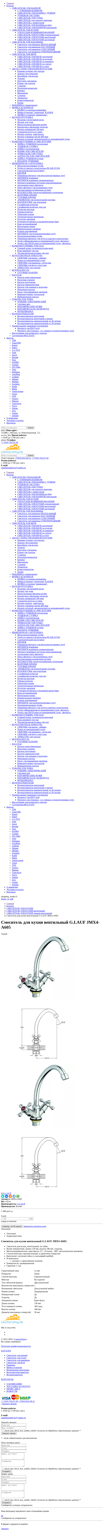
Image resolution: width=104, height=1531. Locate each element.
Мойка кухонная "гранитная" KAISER (35, 112)
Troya (14, 406)
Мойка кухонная (14, 1367)
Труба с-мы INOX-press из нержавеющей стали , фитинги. (44, 243)
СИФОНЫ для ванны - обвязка (31, 258)
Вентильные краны (26, 226)
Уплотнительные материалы (30, 217)
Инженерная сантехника (17, 1370)
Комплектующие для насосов (30, 294)
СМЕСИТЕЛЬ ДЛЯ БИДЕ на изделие (34, 59)
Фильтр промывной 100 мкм (30, 129)
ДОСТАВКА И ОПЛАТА (18, 1386)
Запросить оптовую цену (34, 1226)
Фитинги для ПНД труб (28, 328)
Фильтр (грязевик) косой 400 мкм (32, 137)
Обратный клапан (25, 214)
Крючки (21, 90)
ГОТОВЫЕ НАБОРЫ (27, 272)
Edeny (14, 348)
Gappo (15, 413)
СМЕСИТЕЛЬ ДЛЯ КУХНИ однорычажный (38, 35)
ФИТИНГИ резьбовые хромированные (35, 180)
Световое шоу (23, 304)
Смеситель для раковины (18, 1360)
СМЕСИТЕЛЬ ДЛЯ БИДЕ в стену (33, 66)
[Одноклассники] (10, 1196)
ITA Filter (16, 367)
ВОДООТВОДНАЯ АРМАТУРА (27, 255)
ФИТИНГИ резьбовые (27, 178)
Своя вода (16, 403)
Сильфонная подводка (27, 204)
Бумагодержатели (25, 100)
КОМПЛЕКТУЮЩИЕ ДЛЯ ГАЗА (28, 246)
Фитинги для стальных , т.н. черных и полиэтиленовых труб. (45, 331)
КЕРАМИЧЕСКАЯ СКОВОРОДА (33, 309)
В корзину (12, 1226)
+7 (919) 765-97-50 (9, 442)
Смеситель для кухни (16, 1358)
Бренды (10, 338)
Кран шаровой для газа (28, 251)
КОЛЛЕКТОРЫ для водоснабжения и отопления (40, 192)
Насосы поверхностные (28, 285)
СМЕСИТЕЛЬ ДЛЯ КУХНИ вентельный (36, 37)
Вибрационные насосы (28, 297)
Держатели (22, 98)
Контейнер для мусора (27, 76)
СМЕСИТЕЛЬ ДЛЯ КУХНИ (25, 30)
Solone (15, 408)
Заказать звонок (9, 1404)
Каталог (10, 6)
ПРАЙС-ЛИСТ (13, 1389)
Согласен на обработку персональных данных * (42, 1431)
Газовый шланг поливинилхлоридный (35, 248)
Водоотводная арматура (17, 1372)
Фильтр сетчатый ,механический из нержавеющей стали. (43, 139)
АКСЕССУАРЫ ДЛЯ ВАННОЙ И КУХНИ (32, 69)
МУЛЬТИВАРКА (25, 311)
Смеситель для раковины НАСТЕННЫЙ (36, 47)
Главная (10, 3)
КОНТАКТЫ (7, 1379)
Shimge (15, 379)
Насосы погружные (26, 282)
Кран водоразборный (27, 224)
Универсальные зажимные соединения (30, 326)
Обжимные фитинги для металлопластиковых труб (41, 175)
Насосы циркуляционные (29, 277)
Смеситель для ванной (16, 1355)
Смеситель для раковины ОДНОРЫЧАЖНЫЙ (38, 52)
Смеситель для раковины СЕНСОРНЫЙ (36, 49)
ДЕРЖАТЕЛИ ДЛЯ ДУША (30, 154)
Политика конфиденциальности (16, 1346)
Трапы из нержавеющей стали (31, 260)
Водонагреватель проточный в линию (35, 318)
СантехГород (20, 1339)
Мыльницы (22, 93)
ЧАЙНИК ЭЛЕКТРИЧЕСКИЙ (31, 301)
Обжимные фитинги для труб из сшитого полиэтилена (42, 238)
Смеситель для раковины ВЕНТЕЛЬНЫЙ (36, 44)
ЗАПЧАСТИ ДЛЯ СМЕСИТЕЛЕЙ (33, 156)
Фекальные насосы (26, 289)
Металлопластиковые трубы (30, 166)
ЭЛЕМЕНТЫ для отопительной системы (36, 200)
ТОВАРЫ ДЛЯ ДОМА (22, 299)
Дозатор (21, 78)
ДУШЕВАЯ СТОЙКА (27, 146)
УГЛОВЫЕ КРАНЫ (26, 197)
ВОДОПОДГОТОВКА (22, 117)
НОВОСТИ (11, 1391)
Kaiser (14, 345)
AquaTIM (16, 343)
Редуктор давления (26, 219)
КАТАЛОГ (6, 1351)
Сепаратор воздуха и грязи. (30, 132)
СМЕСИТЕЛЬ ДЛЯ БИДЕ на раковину (35, 61)
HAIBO (15, 362)
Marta (14, 389)
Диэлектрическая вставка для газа (33, 253)
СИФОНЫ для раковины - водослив (34, 263)
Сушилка (21, 86)
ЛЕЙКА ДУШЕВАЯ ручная (30, 158)
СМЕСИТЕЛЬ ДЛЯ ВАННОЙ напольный (37, 27)
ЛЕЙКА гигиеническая (28, 149)
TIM (14, 340)
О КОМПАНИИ (14, 1384)
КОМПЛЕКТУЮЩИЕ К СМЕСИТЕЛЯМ (31, 141)
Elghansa (16, 372)
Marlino (15, 382)
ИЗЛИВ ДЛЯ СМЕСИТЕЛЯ (30, 151)
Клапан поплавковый (27, 231)
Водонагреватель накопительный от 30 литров (39, 323)
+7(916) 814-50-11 (23, 458)
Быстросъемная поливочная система (34, 190)
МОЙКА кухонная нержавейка (31, 110)
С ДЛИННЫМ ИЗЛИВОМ (29, 10)
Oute (14, 352)
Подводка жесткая (25, 209)
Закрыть (5, 1528)
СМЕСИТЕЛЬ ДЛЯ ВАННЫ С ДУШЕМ (36, 13)
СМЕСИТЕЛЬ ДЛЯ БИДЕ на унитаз (34, 64)
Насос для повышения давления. (32, 292)
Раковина (10, 1365)
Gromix (15, 365)
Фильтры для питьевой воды (30, 120)
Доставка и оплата (15, 420)
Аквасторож (17, 391)
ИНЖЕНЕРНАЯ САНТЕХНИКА (27, 163)
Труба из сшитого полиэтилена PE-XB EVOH (38, 168)
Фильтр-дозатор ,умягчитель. (30, 134)
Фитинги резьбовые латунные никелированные (39, 183)
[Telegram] (14, 1196)
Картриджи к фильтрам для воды (32, 127)
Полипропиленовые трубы (29, 236)
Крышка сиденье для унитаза (30, 71)
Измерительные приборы (29, 229)
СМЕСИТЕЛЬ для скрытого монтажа (34, 20)
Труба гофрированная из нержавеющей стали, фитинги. (43, 241)
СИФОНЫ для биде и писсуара (32, 265)
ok (2, 1516)
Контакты (11, 423)
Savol (14, 355)
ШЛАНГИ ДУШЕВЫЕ (28, 161)
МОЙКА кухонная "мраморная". (32, 115)
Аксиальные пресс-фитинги (30, 185)
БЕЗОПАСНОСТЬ (20, 270)
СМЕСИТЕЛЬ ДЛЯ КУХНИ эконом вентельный (29, 913)
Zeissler (15, 415)
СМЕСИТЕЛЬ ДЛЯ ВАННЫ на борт (34, 25)
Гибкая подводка (25, 212)
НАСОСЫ (17, 275)
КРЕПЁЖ (21, 173)
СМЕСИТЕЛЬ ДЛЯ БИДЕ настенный (35, 57)
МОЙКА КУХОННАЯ (22, 107)
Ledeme (15, 377)
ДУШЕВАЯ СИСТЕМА (28, 15)
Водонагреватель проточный (30, 316)
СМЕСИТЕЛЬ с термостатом (30, 23)
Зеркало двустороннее (27, 73)
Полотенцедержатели (27, 88)
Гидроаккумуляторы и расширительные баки (38, 221)
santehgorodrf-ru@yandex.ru (13, 468)
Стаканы (21, 95)
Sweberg (16, 384)
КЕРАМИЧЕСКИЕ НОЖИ (29, 306)
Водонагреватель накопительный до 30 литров (39, 321)
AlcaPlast (16, 374)
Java (14, 411)
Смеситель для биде (15, 1362)
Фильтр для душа (25, 122)
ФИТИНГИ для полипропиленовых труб (36, 234)
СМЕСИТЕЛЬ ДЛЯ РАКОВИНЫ (27, 42)
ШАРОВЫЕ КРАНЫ (27, 195)
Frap (14, 360)
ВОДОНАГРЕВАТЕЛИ (23, 314)
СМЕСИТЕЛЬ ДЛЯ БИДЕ (24, 54)
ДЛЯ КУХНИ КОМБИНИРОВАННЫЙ (35, 32)
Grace (14, 394)
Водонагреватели (14, 1375)
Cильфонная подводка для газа (31, 207)
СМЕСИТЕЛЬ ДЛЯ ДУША (30, 18)
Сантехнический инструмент (30, 171)
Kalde (14, 386)
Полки (20, 103)
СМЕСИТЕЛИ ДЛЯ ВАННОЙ (26, 8)
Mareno (15, 401)
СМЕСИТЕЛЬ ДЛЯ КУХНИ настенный (36, 40)
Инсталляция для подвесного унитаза (29, 333)
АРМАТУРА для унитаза (28, 268)
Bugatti (15, 357)
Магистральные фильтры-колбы (32, 124)
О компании (12, 418)
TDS (14, 396)
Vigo (14, 369)
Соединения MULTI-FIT (23, 335)
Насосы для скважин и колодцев (32, 287)
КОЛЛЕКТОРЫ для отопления (31, 202)
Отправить (6, 1471)
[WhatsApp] (18, 1196)
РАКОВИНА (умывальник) (24, 105)
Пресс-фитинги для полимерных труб (34, 187)
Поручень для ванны (27, 81)
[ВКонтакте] (6, 1196)
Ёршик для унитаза (26, 83)
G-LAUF (16, 350)
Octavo (15, 399)
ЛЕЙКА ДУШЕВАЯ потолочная (32, 144)
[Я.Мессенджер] (2, 1196)
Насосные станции (26, 280)
